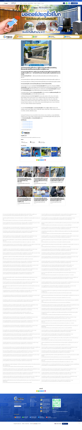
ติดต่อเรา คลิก (75, 2)
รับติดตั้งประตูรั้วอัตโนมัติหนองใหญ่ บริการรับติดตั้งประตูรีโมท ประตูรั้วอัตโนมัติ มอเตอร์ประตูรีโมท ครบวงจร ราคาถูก (60, 245)
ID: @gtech (33, 142)
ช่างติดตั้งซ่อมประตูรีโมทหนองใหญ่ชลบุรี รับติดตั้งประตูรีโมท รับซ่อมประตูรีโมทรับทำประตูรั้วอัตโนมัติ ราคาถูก (59, 253)
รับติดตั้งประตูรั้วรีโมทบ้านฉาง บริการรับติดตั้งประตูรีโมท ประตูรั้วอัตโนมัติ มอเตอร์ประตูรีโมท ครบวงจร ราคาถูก (60, 227)
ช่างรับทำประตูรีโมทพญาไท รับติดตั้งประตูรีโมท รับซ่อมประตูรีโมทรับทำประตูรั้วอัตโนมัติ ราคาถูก (18, 272)
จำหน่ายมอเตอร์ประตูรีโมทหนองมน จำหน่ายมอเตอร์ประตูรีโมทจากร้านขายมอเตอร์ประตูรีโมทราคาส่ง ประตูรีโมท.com (59, 321)
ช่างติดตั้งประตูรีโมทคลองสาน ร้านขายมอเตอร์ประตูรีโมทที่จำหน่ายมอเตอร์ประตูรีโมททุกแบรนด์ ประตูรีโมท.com (60, 277)
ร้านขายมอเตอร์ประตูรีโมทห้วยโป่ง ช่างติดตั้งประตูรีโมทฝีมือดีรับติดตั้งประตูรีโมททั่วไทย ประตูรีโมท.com (20, 214)
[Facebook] (40, 160)
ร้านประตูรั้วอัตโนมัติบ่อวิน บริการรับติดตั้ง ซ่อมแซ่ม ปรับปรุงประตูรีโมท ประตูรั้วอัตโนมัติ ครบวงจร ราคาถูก (20, 308)
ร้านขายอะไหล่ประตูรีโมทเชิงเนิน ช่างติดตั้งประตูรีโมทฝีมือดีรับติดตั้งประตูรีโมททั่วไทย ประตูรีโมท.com (57, 199)
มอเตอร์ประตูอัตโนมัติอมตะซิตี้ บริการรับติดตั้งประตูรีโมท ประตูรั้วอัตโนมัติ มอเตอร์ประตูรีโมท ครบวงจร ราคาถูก (60, 249)
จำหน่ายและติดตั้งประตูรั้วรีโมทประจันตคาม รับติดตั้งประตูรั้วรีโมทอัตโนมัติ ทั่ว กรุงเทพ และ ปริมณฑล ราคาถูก (21, 351)
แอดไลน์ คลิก (33, 141)
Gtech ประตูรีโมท (52, 37)
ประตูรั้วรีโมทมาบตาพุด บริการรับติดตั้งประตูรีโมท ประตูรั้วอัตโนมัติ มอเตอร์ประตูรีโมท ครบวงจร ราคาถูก (20, 249)
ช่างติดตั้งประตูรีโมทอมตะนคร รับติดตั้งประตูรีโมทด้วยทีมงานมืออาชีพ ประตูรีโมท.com (17, 312)
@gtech (36, 37)
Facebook (52, 36)
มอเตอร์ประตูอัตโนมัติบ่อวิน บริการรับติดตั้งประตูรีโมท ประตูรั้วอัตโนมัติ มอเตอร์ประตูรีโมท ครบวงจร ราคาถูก (21, 359)
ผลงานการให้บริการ (30, 3)
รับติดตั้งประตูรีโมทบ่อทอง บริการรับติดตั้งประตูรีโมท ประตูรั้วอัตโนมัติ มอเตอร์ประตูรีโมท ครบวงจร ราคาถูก (20, 265)
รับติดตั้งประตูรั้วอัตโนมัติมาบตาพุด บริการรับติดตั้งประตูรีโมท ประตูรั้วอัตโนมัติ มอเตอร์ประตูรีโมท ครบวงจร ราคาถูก (60, 240)
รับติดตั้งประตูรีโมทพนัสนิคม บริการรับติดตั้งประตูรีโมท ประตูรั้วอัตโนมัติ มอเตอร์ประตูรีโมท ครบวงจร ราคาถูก (60, 261)
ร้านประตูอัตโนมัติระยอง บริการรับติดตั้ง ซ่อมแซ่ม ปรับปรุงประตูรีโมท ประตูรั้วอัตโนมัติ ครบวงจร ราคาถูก (46, 407)
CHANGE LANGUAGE (58, 423)
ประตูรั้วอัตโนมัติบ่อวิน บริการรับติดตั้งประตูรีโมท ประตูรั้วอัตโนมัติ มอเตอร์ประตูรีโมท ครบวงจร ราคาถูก (20, 290)
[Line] (38, 160)
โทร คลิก (24, 141)
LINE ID (36, 36)
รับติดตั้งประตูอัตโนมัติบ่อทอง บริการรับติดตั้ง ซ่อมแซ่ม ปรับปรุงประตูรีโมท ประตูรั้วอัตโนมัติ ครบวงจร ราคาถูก (21, 354)
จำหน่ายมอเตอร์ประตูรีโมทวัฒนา (28, 121)
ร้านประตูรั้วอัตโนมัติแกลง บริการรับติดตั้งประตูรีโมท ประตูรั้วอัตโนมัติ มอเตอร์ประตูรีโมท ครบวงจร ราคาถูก (59, 269)
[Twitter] (43, 160)
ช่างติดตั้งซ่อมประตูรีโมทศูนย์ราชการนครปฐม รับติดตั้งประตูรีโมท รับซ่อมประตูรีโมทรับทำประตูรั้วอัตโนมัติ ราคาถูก (60, 305)
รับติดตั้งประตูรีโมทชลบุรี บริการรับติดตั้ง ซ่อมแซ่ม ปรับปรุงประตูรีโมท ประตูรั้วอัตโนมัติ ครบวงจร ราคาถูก (20, 317)
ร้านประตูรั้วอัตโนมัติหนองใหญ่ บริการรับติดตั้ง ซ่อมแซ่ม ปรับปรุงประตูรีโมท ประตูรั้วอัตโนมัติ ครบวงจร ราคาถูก (21, 295)
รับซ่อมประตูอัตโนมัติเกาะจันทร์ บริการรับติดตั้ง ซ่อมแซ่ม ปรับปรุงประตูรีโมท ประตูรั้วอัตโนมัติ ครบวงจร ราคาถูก (21, 222)
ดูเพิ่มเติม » (19, 184)
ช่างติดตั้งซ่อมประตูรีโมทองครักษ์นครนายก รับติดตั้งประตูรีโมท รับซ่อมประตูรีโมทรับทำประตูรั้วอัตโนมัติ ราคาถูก (21, 369)
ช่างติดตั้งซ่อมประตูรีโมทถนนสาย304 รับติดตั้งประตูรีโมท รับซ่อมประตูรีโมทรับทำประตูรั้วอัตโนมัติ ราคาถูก (20, 305)
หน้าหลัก (21, 3)
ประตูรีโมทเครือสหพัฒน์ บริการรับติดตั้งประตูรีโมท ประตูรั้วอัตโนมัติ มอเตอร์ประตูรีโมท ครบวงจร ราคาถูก (59, 372)
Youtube (49, 417)
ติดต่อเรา (70, 0)
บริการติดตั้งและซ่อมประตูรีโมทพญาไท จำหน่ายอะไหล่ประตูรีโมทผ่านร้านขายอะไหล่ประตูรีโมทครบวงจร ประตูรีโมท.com (59, 360)
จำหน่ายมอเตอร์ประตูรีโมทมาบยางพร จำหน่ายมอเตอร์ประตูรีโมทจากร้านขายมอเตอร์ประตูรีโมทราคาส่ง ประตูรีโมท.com (24, 200)
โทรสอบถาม (21, 36)
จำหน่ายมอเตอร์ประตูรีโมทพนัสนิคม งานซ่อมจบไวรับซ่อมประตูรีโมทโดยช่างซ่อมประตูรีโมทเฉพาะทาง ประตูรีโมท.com (20, 240)
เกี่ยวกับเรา (39, 3)
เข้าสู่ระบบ (72, 0)
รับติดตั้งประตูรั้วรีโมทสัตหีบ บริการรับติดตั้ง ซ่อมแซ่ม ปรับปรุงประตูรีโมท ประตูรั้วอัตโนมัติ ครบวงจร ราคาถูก (21, 261)
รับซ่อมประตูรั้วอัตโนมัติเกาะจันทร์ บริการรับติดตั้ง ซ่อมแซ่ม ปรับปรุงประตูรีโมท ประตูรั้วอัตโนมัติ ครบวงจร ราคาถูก (60, 343)
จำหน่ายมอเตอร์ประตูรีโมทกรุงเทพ (26, 129)
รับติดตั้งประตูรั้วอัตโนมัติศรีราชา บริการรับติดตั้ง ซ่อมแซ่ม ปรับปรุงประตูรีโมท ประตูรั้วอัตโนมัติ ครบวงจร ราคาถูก (60, 282)
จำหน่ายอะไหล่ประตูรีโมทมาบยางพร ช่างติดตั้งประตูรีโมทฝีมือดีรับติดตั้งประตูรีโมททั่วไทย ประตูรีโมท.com (57, 179)
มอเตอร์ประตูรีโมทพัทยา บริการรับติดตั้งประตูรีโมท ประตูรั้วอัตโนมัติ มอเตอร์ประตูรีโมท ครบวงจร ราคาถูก (20, 227)
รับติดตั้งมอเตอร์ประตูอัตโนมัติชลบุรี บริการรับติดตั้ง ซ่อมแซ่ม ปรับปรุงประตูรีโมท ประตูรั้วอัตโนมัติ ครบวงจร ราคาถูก (60, 296)
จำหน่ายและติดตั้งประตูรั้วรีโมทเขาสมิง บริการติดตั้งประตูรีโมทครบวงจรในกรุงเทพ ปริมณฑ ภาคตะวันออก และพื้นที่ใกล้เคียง (60, 223)
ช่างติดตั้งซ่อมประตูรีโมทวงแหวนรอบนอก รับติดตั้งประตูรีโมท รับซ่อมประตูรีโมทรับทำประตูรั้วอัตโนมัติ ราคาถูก (21, 300)
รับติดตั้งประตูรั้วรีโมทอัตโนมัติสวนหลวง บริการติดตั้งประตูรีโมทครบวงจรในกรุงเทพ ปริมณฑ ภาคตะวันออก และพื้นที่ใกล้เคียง (60, 326)
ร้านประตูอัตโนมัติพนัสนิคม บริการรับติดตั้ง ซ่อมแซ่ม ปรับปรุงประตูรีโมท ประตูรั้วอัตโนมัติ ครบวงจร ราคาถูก (20, 321)
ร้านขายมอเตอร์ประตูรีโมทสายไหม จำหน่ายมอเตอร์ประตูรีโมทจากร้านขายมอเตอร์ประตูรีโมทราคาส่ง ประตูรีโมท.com (59, 273)
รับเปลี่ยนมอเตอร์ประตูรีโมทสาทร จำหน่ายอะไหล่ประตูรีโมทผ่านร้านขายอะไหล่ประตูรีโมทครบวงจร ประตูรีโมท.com (21, 376)
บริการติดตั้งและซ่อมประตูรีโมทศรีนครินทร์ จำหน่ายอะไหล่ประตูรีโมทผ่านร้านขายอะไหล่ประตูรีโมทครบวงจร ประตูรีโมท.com (21, 286)
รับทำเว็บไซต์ (39, 423)
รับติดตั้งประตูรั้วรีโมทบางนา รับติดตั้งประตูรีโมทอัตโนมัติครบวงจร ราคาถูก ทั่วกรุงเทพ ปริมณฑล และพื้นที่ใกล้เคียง (60, 364)
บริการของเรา (25, 3)
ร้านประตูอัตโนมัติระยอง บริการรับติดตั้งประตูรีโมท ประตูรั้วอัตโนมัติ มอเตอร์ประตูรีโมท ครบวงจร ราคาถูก (20, 325)
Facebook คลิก (42, 141)
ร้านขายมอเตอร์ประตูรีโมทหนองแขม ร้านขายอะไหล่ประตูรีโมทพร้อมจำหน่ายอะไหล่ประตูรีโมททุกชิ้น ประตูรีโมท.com (21, 347)
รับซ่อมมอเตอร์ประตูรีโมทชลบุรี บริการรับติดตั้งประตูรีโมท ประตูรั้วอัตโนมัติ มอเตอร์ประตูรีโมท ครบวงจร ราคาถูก (21, 372)
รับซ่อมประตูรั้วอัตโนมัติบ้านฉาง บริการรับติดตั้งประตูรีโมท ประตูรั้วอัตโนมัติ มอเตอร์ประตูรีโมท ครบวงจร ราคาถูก (21, 253)
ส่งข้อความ (68, 36)
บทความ (42, 3)
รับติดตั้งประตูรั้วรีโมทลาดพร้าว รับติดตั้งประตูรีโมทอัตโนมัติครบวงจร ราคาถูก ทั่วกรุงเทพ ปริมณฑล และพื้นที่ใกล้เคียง (60, 300)
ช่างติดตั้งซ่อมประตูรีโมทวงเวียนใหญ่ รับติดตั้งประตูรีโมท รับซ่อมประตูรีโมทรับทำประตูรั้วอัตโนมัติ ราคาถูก (20, 231)
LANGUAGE (76, 0)
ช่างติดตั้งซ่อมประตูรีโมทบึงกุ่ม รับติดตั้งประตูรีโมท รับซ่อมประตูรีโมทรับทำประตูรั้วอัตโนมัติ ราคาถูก (58, 351)
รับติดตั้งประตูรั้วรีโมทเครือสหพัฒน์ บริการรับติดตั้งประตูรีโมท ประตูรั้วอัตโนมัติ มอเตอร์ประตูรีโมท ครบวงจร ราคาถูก (21, 218)
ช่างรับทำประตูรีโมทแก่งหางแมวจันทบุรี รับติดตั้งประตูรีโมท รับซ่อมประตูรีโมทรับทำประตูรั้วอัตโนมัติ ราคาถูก (20, 282)
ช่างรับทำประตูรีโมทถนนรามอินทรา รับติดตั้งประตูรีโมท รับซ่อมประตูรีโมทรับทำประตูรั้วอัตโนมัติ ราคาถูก (20, 236)
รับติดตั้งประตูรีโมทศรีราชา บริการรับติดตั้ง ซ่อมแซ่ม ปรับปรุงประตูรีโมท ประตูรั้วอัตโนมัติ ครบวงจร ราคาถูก (20, 342)
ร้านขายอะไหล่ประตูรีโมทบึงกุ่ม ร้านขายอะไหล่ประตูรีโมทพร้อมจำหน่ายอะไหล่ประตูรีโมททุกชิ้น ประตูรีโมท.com (46, 404)
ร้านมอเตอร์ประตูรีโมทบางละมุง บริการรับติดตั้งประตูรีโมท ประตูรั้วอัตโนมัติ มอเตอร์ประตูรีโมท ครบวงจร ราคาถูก (21, 337)
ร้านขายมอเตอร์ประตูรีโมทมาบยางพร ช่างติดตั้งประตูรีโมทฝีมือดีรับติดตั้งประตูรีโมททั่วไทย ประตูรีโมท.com (24, 180)
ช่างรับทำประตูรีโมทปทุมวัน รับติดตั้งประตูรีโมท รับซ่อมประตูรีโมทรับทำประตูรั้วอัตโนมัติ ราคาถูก (57, 334)
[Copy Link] (37, 160)
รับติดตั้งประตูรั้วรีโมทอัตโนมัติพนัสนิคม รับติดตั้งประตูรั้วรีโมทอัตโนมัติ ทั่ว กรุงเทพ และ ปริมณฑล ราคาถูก (59, 317)
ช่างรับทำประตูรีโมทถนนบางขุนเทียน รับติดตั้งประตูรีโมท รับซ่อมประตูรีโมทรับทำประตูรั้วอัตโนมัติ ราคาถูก (59, 330)
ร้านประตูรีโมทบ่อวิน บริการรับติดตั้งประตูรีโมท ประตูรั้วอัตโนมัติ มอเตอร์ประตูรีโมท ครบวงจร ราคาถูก (19, 330)
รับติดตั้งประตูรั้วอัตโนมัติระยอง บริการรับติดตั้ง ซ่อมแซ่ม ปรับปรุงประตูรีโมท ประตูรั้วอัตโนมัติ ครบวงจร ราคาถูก (21, 334)
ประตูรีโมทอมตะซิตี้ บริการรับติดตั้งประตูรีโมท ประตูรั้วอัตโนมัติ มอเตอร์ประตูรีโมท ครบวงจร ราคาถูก (46, 411)
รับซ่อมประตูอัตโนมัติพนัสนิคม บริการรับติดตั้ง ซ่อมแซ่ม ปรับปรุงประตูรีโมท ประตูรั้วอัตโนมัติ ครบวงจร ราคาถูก (60, 256)
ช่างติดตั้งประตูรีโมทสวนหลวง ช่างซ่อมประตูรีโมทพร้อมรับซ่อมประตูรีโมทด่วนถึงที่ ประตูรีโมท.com (58, 265)
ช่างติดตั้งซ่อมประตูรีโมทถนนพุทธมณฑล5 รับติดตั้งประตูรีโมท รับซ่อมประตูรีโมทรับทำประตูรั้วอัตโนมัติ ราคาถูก (60, 308)
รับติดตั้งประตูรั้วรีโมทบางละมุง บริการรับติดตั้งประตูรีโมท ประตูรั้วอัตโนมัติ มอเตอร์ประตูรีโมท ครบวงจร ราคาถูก (60, 236)
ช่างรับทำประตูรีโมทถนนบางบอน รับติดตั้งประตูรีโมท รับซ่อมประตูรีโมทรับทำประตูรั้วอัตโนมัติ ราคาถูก (58, 218)
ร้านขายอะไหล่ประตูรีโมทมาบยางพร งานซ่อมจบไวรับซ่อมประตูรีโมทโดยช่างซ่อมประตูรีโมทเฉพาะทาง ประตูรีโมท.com (41, 180)
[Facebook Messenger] (42, 160)
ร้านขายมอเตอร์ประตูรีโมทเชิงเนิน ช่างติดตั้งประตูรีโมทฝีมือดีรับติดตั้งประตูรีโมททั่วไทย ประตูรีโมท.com (41, 199)
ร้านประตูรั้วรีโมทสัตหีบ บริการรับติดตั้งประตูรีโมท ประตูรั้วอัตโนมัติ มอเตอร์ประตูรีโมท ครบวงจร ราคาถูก (59, 286)
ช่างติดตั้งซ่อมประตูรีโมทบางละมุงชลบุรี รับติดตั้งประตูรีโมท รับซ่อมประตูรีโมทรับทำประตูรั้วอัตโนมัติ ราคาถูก (59, 376)
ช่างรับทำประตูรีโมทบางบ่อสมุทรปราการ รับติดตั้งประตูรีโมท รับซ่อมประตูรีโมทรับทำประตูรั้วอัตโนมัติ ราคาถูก (59, 347)
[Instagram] (45, 160)
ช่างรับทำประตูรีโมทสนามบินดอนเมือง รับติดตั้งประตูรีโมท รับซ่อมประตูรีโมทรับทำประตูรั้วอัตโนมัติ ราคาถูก (59, 214)
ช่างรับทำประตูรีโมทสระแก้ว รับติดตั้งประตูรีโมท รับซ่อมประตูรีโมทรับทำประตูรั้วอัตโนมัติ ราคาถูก (57, 380)
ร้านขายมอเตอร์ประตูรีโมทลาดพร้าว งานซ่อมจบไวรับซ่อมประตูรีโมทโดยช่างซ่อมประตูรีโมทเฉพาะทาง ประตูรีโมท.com (20, 278)
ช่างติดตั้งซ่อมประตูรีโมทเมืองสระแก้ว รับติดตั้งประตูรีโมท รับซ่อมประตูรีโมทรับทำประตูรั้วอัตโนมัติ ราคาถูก (59, 369)
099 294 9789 (74, 3)
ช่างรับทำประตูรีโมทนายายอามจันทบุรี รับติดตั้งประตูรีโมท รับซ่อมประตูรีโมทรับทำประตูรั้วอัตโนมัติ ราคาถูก (20, 269)
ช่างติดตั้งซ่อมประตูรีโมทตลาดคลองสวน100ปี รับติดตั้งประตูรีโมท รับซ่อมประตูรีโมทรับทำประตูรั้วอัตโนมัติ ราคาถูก (21, 257)
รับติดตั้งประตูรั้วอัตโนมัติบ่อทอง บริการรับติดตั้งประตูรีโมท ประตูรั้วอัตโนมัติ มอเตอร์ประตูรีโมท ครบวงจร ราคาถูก (21, 244)
